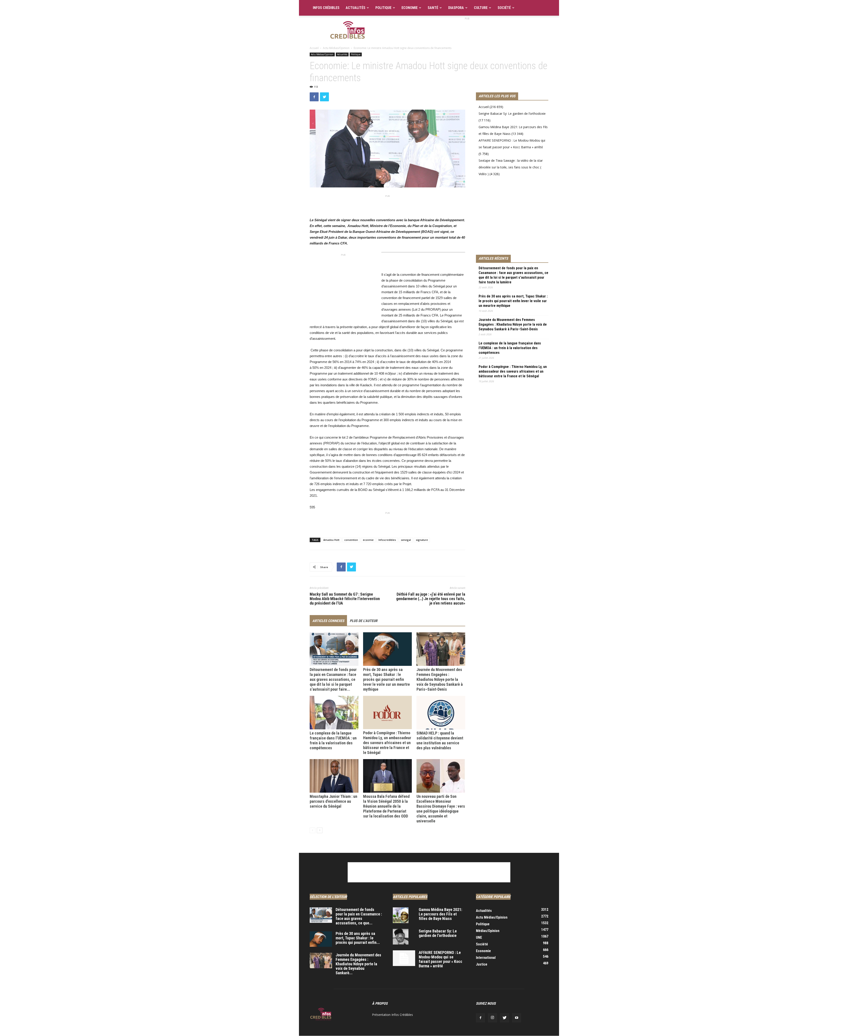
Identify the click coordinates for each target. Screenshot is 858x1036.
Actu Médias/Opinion (336, 48)
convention (351, 539)
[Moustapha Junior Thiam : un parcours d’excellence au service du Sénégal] (334, 775)
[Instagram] (492, 1017)
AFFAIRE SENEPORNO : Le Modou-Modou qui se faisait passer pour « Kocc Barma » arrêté (440, 959)
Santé (433, 8)
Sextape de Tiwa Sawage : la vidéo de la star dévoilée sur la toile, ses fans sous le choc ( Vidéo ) (511, 167)
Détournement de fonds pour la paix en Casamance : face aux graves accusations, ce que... (359, 916)
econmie (368, 539)
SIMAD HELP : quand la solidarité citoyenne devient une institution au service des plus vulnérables (439, 740)
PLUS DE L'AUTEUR (363, 621)
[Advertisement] (467, 31)
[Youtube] (516, 1017)
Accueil (314, 48)
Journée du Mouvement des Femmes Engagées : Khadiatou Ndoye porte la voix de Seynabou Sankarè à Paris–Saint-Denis (439, 679)
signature (422, 539)
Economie (410, 8)
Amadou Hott (331, 539)
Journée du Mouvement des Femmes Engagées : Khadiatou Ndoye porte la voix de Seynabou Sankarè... (358, 964)
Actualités (355, 8)
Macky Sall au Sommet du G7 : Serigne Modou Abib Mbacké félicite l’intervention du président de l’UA (345, 598)
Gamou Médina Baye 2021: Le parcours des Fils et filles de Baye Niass (440, 914)
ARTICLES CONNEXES (328, 621)
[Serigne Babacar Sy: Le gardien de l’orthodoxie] (400, 937)
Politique (383, 8)
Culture (481, 8)
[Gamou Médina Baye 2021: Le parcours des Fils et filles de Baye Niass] (400, 915)
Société (504, 8)
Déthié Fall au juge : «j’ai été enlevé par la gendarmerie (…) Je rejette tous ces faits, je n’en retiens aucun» (430, 598)
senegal (406, 539)
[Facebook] (480, 1017)
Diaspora (456, 8)
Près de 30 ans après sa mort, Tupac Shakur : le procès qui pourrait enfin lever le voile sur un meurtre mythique (386, 679)
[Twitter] (504, 1017)
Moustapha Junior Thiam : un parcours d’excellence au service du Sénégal (333, 801)
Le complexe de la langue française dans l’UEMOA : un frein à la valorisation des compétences (333, 740)
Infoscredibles (387, 539)
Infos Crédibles (326, 8)
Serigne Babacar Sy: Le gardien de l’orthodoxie (512, 113)
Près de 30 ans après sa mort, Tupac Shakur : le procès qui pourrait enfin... (358, 938)
